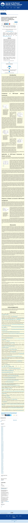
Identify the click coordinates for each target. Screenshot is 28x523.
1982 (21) (2, 471)
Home (1, 10)
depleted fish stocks (6, 412)
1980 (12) (2, 473)
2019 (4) (2, 434)
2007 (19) (2, 446)
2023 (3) (2, 430)
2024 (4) (2, 429)
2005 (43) (2, 448)
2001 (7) (2, 452)
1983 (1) (2, 470)
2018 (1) (2, 435)
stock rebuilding (10, 412)
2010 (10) (2, 443)
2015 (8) (2, 438)
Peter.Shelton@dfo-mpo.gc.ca (10, 31)
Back (1, 421)
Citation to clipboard (9, 67)
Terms (5, 488)
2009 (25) (2, 444)
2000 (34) (2, 453)
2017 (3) (2, 436)
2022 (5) (2, 431)
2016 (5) (2, 437)
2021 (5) (2, 432)
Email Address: (2, 485)
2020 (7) (2, 433)
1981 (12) (2, 472)
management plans (12, 413)
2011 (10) (2, 442)
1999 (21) (2, 454)
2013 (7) (2, 440)
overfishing (13, 412)
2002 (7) (2, 451)
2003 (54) (2, 450)
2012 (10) (2, 441)
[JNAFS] (11, 4)
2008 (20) (2, 445)
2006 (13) (2, 447)
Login (14, 521)
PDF (9, 62)
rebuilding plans (8, 413)
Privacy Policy (2, 488)
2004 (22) (2, 449)
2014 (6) (2, 439)
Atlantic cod (2, 412)
